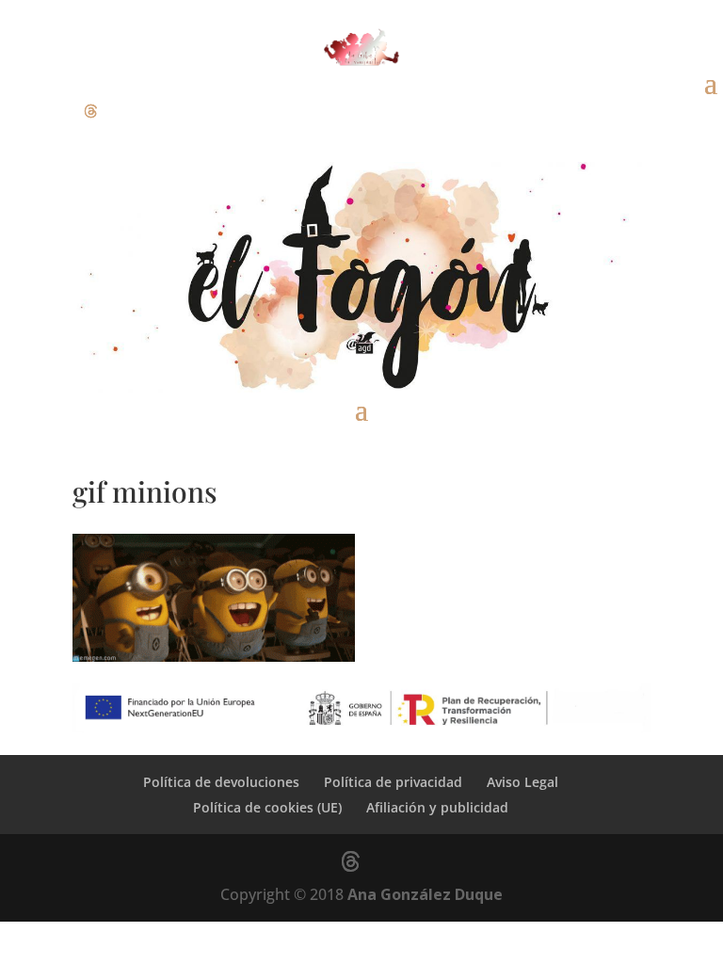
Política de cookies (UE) (267, 807)
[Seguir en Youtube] (128, 111)
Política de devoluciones (221, 782)
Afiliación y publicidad (437, 807)
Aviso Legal (522, 782)
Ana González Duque (425, 894)
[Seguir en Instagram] (53, 111)
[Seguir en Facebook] (15, 111)
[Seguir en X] (90, 111)
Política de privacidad (393, 782)
